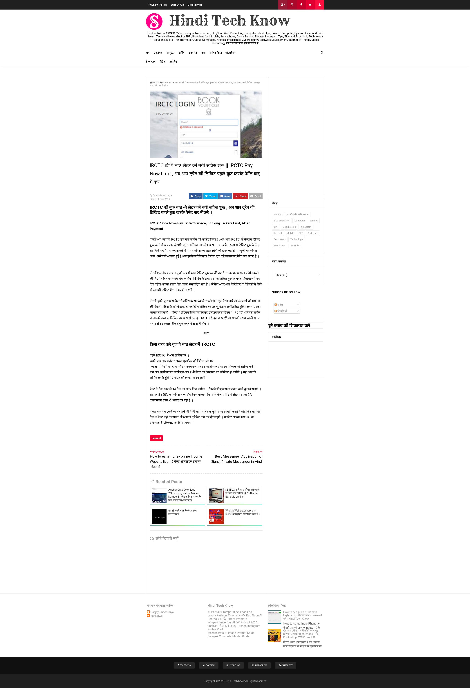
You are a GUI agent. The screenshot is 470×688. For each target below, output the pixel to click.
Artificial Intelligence (297, 214)
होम (147, 52)
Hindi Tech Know (235, 681)
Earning (314, 220)
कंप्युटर (170, 52)
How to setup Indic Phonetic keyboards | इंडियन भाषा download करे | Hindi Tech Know (302, 615)
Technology (296, 239)
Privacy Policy (157, 4)
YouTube (295, 245)
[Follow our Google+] (282, 5)
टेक (203, 52)
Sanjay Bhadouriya (162, 612)
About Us (177, 4)
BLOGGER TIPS (282, 220)
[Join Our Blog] (319, 5)
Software (313, 233)
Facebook (185, 665)
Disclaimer (194, 4)
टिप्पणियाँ (282, 311)
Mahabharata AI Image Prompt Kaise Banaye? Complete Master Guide (230, 634)
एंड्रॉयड (158, 52)
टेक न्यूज (150, 61)
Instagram (306, 226)
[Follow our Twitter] (310, 5)
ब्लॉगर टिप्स (216, 52)
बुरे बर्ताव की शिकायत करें (289, 325)
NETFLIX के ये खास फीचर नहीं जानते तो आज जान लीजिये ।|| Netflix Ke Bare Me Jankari (242, 493)
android (278, 214)
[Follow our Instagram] (292, 5)
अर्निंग (182, 52)
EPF (276, 226)
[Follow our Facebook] (301, 5)
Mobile (290, 233)
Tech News (280, 239)
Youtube (235, 665)
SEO (301, 233)
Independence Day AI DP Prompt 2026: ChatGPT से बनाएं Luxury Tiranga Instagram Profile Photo (233, 626)
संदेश (280, 304)
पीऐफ (162, 61)
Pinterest (287, 665)
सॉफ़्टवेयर (230, 52)
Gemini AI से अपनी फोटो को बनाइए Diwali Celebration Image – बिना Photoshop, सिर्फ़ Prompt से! (301, 634)
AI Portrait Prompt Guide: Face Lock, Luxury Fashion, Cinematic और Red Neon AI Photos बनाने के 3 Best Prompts (234, 615)
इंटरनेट (193, 52)
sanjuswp (157, 616)
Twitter (210, 665)
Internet (156, 438)
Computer (299, 220)
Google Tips (289, 226)
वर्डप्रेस (174, 61)
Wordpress (280, 245)
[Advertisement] (296, 136)
